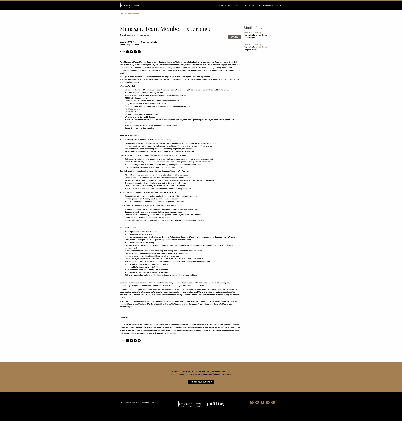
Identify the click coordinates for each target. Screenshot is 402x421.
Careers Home (223, 5)
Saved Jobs (254, 5)
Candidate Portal (272, 5)
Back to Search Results (129, 13)
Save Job (234, 37)
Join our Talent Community (201, 382)
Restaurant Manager (253, 32)
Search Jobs (240, 5)
